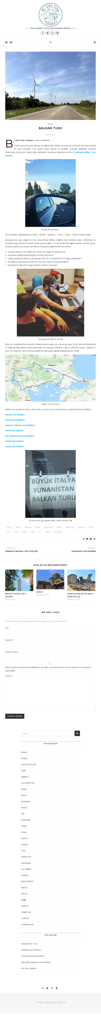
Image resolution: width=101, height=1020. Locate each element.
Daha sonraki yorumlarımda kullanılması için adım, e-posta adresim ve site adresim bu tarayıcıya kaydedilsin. (48, 669)
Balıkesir (25, 776)
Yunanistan (58, 532)
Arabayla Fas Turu (29, 943)
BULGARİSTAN (27, 782)
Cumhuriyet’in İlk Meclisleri (32, 956)
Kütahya (24, 875)
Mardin (24, 887)
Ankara (24, 752)
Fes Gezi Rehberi (29, 968)
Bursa (23, 795)
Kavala (59, 527)
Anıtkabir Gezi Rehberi (31, 950)
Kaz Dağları (26, 869)
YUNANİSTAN (27, 924)
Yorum (9, 676)
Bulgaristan (48, 527)
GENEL (51, 124)
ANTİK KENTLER (28, 764)
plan (8, 532)
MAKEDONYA (27, 881)
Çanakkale (25, 801)
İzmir (23, 850)
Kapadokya (26, 863)
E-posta (9, 640)
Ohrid (91, 527)
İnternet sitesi (11, 652)
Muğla (23, 899)
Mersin (24, 893)
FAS (22, 813)
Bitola (38, 527)
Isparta (24, 838)
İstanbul (24, 844)
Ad (7, 627)
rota (15, 532)
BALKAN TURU (50, 1002)
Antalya (24, 758)
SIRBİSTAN (26, 912)
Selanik (24, 532)
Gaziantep (25, 819)
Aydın (23, 770)
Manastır (81, 527)
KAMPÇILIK (26, 856)
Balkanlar (28, 527)
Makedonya (69, 527)
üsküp (47, 532)
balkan (18, 527)
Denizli (24, 807)
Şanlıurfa (25, 906)
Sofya (33, 532)
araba (9, 527)
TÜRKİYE (25, 918)
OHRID (39, 592)
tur (40, 532)
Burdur (24, 789)
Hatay (24, 832)
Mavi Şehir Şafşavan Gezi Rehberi (36, 962)
